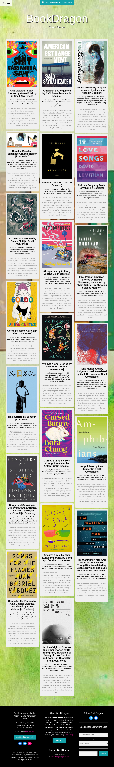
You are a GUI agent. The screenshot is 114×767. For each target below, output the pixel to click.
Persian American (63, 104)
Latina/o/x (14, 341)
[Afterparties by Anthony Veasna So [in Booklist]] (57, 267)
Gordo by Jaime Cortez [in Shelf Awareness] (22, 332)
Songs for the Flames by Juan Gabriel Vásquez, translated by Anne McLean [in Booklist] (22, 605)
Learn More (59, 740)
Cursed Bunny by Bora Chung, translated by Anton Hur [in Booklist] (57, 463)
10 (54, 699)
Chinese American (57, 379)
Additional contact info (24, 737)
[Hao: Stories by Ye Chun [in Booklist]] (22, 413)
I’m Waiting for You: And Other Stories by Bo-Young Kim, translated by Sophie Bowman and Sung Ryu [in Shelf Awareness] (92, 565)
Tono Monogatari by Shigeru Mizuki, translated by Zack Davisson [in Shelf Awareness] (92, 372)
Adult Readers (26, 102)
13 (68, 699)
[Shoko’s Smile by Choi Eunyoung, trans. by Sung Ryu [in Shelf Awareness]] (57, 551)
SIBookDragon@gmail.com (60, 757)
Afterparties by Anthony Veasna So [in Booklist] (57, 272)
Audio (19, 521)
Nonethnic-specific (14, 104)
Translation (26, 166)
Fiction (34, 102)
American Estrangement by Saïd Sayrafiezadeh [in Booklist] (56, 93)
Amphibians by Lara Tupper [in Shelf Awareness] (91, 469)
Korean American (49, 193)
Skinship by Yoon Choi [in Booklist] (57, 184)
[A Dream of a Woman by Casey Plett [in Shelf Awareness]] (22, 234)
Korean (49, 474)
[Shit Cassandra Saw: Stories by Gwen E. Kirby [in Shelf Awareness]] (22, 87)
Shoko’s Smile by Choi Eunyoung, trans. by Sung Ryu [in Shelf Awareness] (57, 558)
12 (63, 699)
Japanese (33, 164)
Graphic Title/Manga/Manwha (18, 164)
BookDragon (57, 18)
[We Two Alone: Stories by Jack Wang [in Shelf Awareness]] (57, 360)
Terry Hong (68, 735)
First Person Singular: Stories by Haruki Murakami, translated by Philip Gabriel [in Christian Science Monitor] (92, 282)
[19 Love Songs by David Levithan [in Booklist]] (92, 181)
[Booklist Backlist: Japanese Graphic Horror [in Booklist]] (22, 147)
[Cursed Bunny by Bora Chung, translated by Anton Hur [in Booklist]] (57, 457)
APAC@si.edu (30, 731)
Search (103, 754)
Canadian (12, 252)
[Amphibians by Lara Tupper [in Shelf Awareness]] (92, 462)
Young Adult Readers (26, 167)
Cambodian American (51, 282)
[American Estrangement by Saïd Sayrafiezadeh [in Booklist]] (57, 87)
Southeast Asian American (62, 284)
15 (78, 699)
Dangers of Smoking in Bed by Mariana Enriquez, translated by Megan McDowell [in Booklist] (22, 509)
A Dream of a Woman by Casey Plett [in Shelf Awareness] (22, 241)
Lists (10, 166)
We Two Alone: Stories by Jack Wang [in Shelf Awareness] (57, 366)
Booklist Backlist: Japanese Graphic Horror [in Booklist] (22, 154)
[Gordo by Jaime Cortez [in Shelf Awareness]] (22, 327)
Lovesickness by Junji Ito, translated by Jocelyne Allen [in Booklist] (92, 90)
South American (20, 523)
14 (73, 699)
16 (82, 699)
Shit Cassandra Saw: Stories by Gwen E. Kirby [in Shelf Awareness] (22, 93)
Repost (24, 104)
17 (87, 699)
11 (59, 699)
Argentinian (12, 521)
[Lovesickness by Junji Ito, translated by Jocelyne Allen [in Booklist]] (92, 84)
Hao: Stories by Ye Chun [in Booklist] (22, 418)
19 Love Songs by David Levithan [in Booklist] (92, 186)
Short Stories (32, 104)
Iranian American (50, 104)
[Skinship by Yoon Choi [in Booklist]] (57, 179)
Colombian (12, 617)
